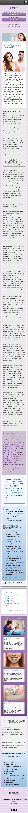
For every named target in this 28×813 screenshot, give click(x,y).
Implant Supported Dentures (13, 768)
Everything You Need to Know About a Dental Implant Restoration (13, 704)
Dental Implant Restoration (12, 602)
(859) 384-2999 (14, 14)
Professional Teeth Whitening (13, 769)
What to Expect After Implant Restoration (13, 670)
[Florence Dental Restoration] (14, 37)
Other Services (9, 777)
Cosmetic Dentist (10, 762)
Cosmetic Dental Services (13, 756)
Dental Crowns (8, 600)
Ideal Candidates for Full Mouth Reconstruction (11, 639)
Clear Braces (9, 760)
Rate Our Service (14, 19)
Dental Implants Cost (11, 764)
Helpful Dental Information (12, 784)
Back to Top (14, 803)
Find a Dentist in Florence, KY (12, 610)
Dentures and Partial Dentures (13, 766)
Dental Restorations (14, 577)
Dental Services (9, 782)
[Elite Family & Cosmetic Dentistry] (14, 8)
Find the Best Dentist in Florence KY (15, 779)
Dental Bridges (8, 598)
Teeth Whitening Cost (11, 773)
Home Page (19, 516)
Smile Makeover (10, 771)
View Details (9, 569)
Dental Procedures (10, 780)
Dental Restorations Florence (10, 425)
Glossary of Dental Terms (16, 513)
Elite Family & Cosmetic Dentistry (9, 2)
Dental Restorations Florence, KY (12, 46)
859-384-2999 (8, 337)
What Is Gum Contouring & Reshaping (15, 775)
